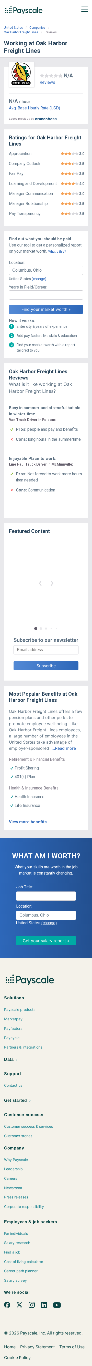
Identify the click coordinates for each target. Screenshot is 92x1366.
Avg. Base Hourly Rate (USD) (34, 108)
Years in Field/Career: (28, 287)
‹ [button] (40, 582)
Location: (17, 262)
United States (13, 27)
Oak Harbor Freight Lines (21, 32)
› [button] (52, 582)
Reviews (47, 82)
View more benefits (28, 821)
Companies (37, 27)
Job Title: (24, 887)
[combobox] (46, 270)
